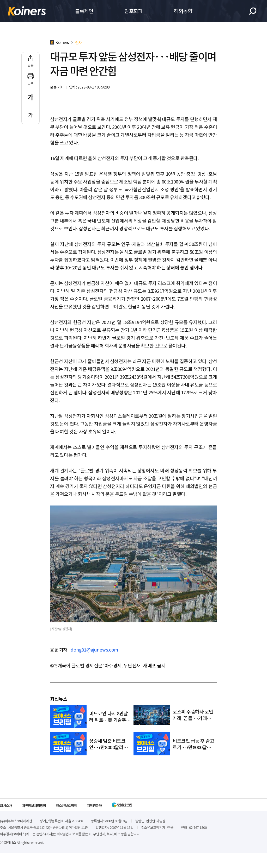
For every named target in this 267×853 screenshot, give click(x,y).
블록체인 (84, 11)
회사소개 (6, 805)
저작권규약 (94, 805)
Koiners (27, 11)
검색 (253, 11)
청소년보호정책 (66, 805)
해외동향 (183, 11)
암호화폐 (133, 11)
